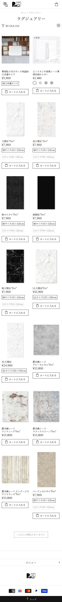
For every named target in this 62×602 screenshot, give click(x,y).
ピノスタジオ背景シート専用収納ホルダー (46, 73)
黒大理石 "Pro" (9, 288)
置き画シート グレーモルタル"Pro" (43, 363)
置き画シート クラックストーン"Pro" (44, 430)
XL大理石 (6, 361)
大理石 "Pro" (8, 141)
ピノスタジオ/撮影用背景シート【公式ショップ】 (16, 4)
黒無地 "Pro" (39, 214)
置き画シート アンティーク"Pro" (11, 430)
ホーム (23, 12)
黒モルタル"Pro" (10, 214)
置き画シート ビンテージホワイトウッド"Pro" (15, 493)
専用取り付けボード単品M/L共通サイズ (15, 73)
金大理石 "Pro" (40, 141)
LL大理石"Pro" (40, 288)
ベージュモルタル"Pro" (44, 491)
